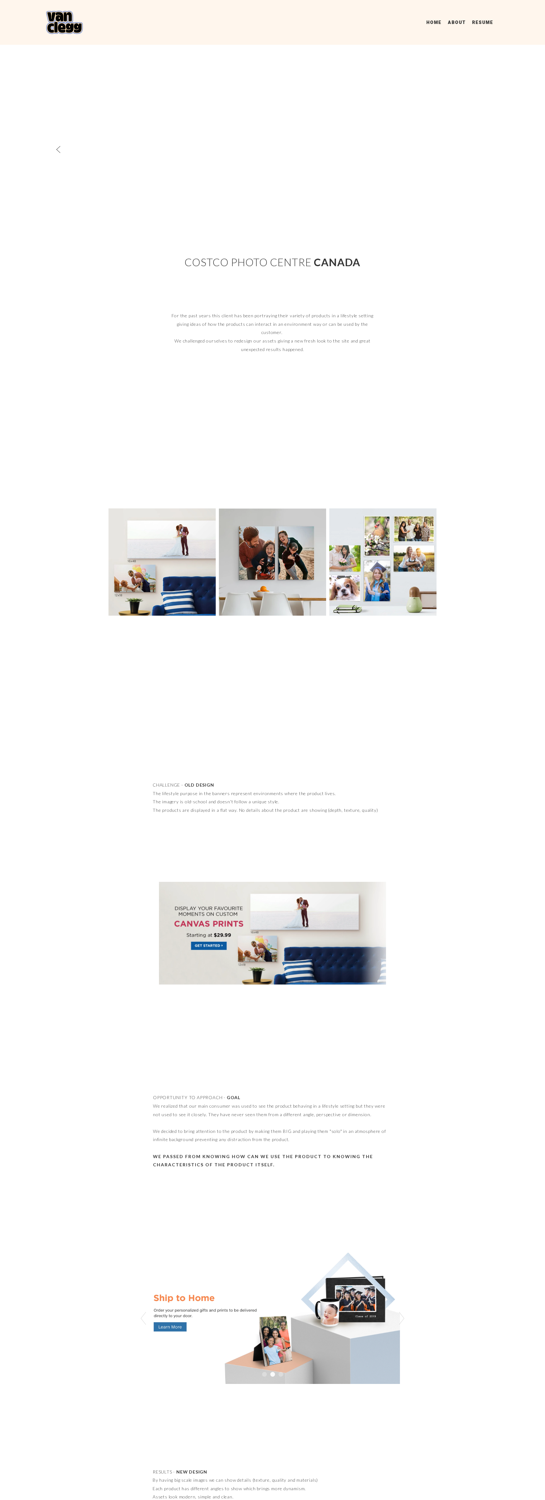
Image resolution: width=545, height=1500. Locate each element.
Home (434, 22)
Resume (482, 22)
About (457, 22)
